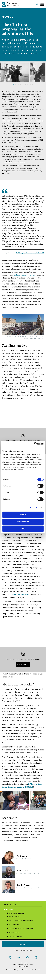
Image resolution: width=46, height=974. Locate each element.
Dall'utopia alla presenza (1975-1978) (30, 253)
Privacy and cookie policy (20, 969)
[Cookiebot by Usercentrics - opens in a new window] (34, 443)
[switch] (40, 486)
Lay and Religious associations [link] (21, 928)
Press (16, 950)
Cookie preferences (35, 969)
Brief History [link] (14, 932)
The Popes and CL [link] (15, 936)
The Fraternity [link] (15, 917)
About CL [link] (9, 909)
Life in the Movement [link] (17, 913)
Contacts (23, 944)
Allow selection (23, 522)
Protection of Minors (26, 950)
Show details (34, 508)
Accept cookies (23, 665)
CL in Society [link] (14, 924)
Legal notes (9, 969)
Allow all (23, 514)
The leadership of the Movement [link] (21, 921)
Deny (23, 528)
